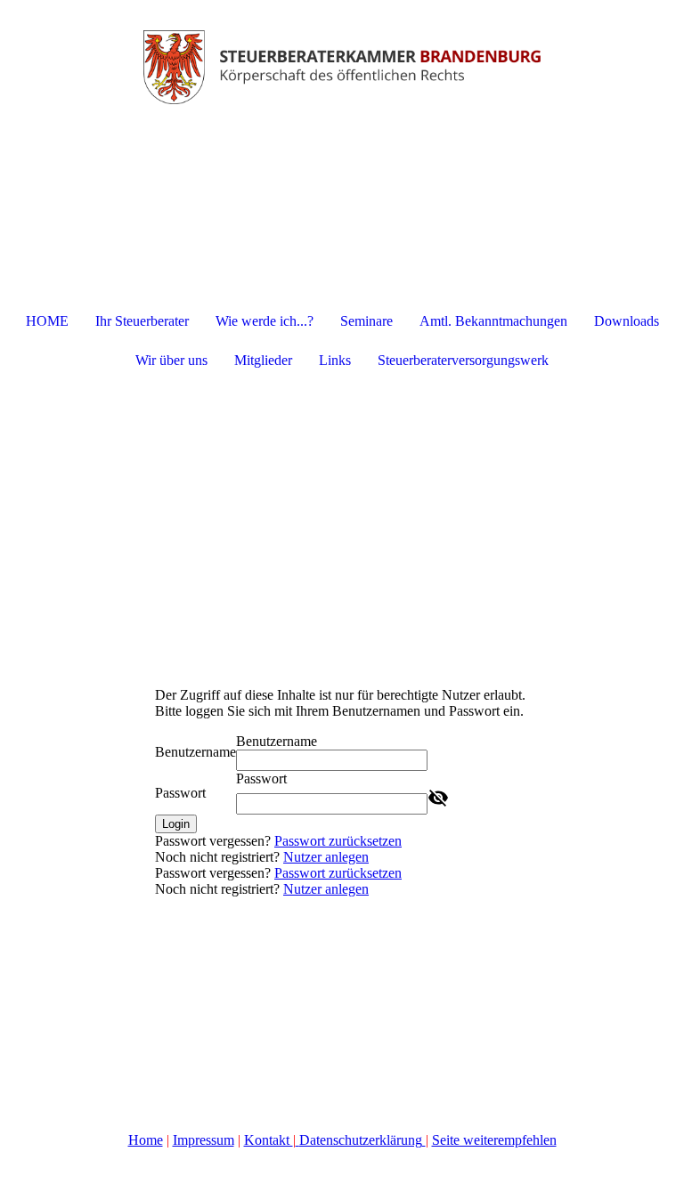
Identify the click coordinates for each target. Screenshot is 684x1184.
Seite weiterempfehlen (494, 1140)
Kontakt (268, 1140)
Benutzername (195, 751)
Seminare (366, 320)
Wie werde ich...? (265, 320)
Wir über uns (171, 360)
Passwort (180, 792)
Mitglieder (263, 360)
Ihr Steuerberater (142, 320)
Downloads (626, 320)
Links (335, 360)
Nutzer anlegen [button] (326, 856)
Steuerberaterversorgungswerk (463, 360)
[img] (342, 67)
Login (176, 824)
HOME (47, 320)
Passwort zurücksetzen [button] (338, 840)
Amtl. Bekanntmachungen (493, 320)
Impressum (203, 1140)
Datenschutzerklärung (360, 1140)
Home (145, 1140)
